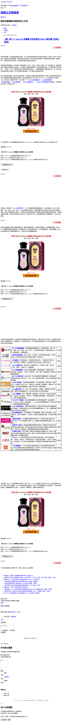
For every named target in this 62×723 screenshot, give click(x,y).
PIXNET (19, 700)
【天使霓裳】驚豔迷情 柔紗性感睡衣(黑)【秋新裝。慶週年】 (21, 581)
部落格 (6, 30)
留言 (13, 612)
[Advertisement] (31, 191)
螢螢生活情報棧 (10, 12)
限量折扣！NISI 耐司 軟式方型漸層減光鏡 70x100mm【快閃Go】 (22, 579)
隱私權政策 (40, 700)
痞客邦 (10, 612)
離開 (9, 719)
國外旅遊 (13, 616)
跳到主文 (3, 17)
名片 (5, 32)
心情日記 (13, 25)
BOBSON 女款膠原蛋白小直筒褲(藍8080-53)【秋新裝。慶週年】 (22, 593)
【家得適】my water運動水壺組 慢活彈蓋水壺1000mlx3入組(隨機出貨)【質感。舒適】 (28, 589)
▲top (2, 619)
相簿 (5, 28)
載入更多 (3, 622)
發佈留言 (3, 632)
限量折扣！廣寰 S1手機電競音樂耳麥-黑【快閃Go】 (18, 575)
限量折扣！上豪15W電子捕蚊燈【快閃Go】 (16, 587)
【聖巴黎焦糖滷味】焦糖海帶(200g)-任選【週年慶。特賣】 (20, 583)
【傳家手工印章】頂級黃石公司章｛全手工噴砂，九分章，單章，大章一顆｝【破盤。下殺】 (30, 577)
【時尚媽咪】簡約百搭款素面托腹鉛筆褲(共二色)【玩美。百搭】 (22, 585)
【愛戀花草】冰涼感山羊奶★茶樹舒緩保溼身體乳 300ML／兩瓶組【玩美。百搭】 (27, 591)
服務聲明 (46, 700)
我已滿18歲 (4, 719)
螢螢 (2, 602)
